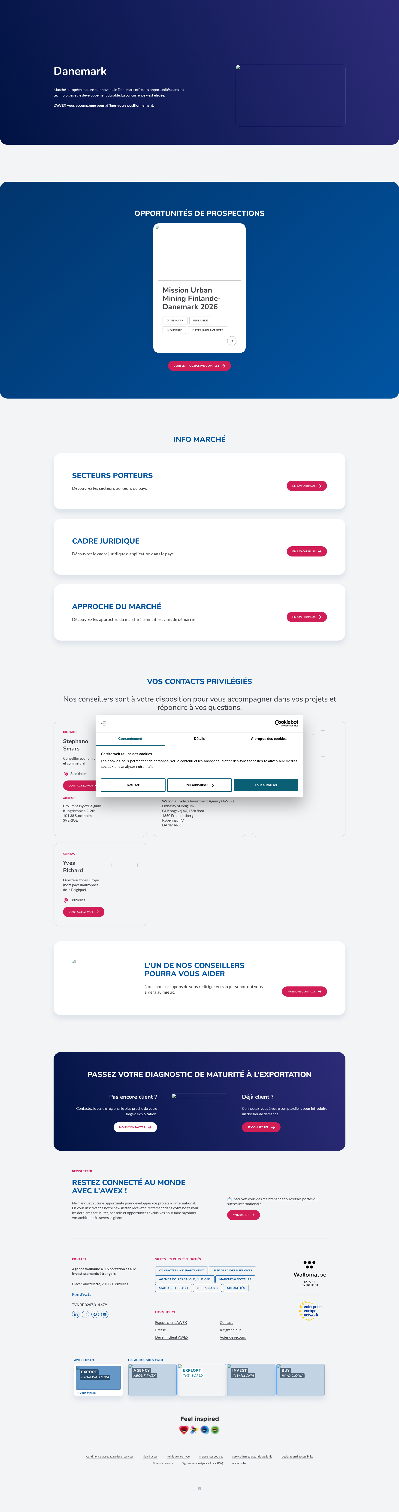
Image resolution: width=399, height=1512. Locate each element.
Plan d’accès (81, 1294)
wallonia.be (239, 1463)
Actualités (236, 1288)
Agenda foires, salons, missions (185, 1279)
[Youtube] (105, 1315)
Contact (226, 1322)
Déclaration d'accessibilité (297, 1456)
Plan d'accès (150, 1456)
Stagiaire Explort (173, 1288)
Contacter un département (181, 1270)
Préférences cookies (211, 1456)
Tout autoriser (266, 785)
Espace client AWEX (171, 1322)
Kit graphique (231, 1330)
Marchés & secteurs (235, 1279)
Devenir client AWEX (171, 1337)
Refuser (133, 785)
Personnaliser (197, 785)
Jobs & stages (207, 1288)
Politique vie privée (178, 1456)
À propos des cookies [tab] (269, 739)
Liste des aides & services (232, 1270)
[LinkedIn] (75, 1315)
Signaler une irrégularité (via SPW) (202, 1463)
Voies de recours (233, 1337)
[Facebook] (95, 1315)
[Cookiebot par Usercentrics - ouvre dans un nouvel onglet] (278, 723)
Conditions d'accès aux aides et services (109, 1456)
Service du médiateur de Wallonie (252, 1456)
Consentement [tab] (130, 739)
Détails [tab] (199, 739)
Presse (160, 1330)
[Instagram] (85, 1315)
